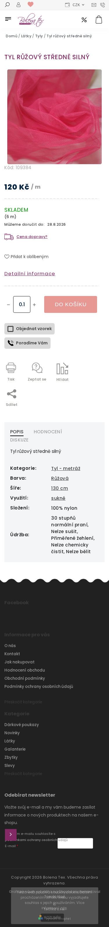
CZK (76, 5)
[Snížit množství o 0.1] (8, 304)
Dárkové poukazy (21, 725)
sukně (58, 498)
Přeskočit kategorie (23, 702)
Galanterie (15, 749)
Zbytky (11, 757)
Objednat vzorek (34, 329)
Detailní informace (29, 273)
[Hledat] (7, 5)
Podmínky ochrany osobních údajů (38, 686)
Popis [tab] (17, 432)
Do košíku (71, 304)
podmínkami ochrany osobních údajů (36, 840)
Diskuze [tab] (19, 440)
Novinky (12, 733)
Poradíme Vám (32, 343)
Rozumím (52, 918)
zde (63, 907)
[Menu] (8, 19)
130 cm (59, 488)
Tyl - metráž (65, 468)
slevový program (84, 20)
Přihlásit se (11, 835)
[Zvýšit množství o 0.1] (34, 304)
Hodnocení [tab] (48, 432)
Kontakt (12, 654)
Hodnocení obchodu (24, 670)
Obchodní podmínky (24, 678)
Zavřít (79, 389)
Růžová (60, 478)
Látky (9, 741)
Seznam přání (32, 4)
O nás (10, 646)
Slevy (9, 765)
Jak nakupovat (19, 662)
